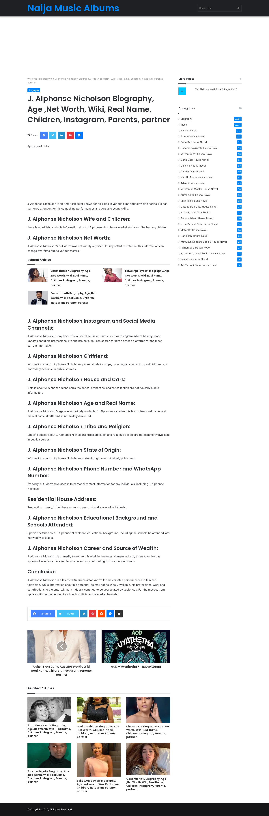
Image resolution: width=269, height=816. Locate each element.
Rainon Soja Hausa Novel (195, 247)
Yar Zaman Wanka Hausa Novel (199, 189)
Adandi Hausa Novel (192, 183)
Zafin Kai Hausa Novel (194, 142)
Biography (45, 78)
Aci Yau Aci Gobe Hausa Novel (198, 265)
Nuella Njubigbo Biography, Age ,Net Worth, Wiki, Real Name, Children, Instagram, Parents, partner (98, 732)
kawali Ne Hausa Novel (194, 259)
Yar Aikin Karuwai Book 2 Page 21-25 (216, 89)
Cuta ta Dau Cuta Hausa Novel (199, 206)
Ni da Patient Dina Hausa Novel (199, 224)
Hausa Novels (189, 130)
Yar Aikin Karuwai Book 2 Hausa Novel (203, 253)
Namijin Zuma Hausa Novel (196, 177)
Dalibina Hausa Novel (193, 165)
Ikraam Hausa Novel (192, 136)
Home (33, 78)
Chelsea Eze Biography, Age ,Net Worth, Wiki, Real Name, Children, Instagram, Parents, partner (147, 732)
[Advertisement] (134, 45)
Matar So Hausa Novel (194, 230)
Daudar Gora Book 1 (192, 171)
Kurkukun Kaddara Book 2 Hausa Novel (204, 241)
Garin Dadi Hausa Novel (195, 159)
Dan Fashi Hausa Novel (194, 235)
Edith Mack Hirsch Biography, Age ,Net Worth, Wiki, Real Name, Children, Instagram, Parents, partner (49, 731)
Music (184, 124)
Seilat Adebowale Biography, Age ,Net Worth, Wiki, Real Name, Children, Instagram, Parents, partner (98, 786)
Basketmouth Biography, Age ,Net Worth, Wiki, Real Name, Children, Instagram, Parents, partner (73, 298)
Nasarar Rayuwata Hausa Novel (199, 148)
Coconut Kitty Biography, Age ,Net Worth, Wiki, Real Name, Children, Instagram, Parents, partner (146, 784)
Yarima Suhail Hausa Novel (196, 153)
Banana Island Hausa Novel (197, 218)
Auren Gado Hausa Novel (195, 194)
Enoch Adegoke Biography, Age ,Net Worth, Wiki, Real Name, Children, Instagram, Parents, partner (48, 777)
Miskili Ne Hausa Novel (194, 200)
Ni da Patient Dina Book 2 (196, 212)
